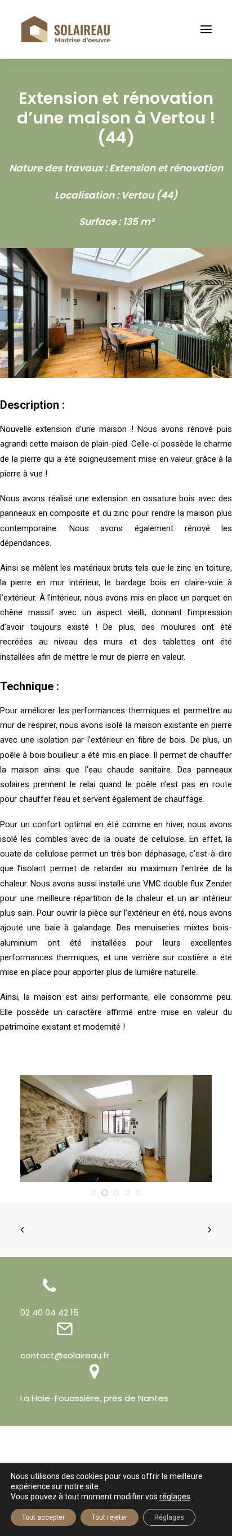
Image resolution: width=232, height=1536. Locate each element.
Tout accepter (43, 1517)
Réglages (169, 1517)
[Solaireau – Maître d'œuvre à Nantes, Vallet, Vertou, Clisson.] (65, 29)
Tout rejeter (109, 1517)
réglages (174, 1496)
